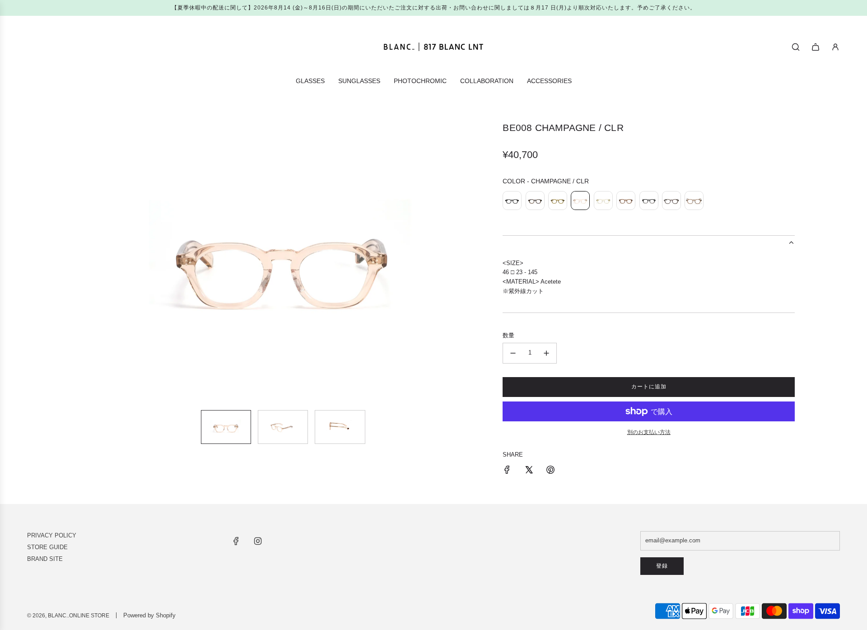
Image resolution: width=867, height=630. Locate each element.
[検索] (796, 47)
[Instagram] (258, 541)
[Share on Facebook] (507, 471)
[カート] (815, 47)
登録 (662, 566)
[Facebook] (236, 541)
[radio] (512, 202)
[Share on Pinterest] (550, 471)
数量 (508, 335)
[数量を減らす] (513, 353)
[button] (79, 262)
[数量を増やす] (546, 353)
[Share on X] (529, 471)
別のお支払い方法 (649, 432)
